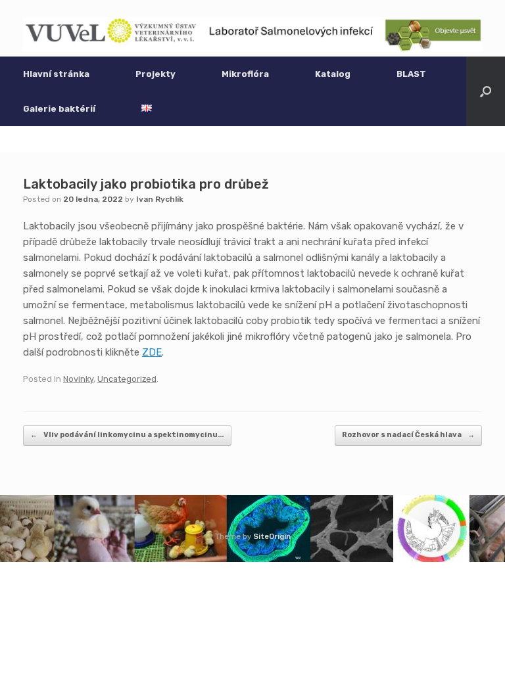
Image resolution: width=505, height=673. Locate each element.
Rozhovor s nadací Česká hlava (408, 434)
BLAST (411, 74)
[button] (485, 91)
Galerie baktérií (59, 109)
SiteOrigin (272, 536)
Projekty (155, 74)
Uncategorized (126, 379)
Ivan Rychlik (159, 199)
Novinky (78, 379)
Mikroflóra (245, 74)
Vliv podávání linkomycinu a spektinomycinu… (127, 434)
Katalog (332, 74)
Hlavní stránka (56, 74)
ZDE (152, 352)
